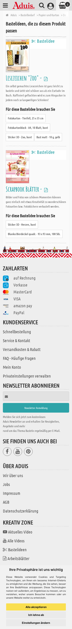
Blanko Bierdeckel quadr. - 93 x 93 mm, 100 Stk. (34, 234)
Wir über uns (13, 475)
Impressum (11, 493)
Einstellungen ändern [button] (36, 622)
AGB (6, 501)
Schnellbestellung (17, 331)
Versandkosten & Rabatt (22, 349)
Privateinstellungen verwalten (27, 375)
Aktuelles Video (20, 531)
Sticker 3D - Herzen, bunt (22, 224)
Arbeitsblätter (18, 558)
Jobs (6, 484)
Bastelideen (17, 549)
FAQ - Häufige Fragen (19, 358)
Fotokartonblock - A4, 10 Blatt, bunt (28, 127)
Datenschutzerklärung (20, 510)
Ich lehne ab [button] (36, 614)
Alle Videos (16, 540)
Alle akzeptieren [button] (36, 607)
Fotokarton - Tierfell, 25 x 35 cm (25, 118)
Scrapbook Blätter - (24, 189)
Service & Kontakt (16, 340)
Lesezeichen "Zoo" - (24, 78)
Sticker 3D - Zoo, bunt (20, 137)
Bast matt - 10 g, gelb (48, 137)
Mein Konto (12, 366)
